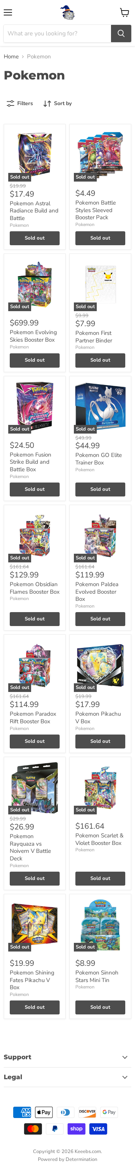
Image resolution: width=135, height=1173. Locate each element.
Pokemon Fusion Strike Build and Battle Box (30, 462)
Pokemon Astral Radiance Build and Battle (34, 211)
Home (11, 56)
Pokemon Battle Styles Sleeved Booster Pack (95, 210)
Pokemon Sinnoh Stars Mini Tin (96, 976)
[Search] (121, 33)
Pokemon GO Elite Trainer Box (98, 458)
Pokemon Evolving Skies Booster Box (33, 336)
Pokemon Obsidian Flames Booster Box (35, 588)
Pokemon (19, 225)
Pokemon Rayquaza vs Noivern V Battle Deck (30, 847)
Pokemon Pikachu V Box (98, 717)
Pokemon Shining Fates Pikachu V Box (32, 980)
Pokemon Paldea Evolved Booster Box (96, 591)
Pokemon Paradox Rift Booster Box (33, 717)
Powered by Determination (67, 1159)
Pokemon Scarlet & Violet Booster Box (99, 839)
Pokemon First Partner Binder (93, 336)
